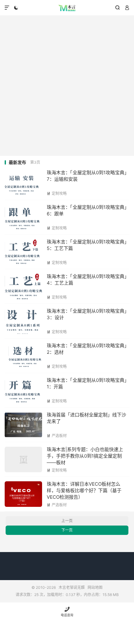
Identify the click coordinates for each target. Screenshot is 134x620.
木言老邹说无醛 (67, 8)
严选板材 (57, 435)
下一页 (67, 530)
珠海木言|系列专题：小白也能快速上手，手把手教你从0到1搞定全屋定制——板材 (85, 455)
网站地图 (95, 587)
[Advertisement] (67, 86)
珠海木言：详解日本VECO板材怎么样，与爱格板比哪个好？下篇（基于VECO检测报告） (84, 490)
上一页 (67, 520)
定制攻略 (57, 193)
